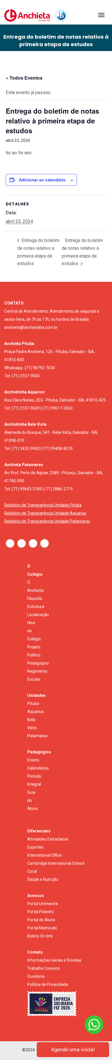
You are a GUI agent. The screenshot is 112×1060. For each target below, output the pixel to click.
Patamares (37, 735)
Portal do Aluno (41, 920)
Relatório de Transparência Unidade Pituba (43, 505)
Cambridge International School (55, 863)
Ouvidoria (36, 976)
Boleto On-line (40, 936)
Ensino (33, 760)
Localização (38, 614)
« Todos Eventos (24, 77)
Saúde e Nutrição (42, 879)
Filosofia (34, 598)
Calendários (38, 768)
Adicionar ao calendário (42, 180)
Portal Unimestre (42, 903)
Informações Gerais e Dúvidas (54, 960)
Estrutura (35, 606)
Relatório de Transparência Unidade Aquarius (45, 513)
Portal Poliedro (40, 911)
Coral (32, 871)
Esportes (35, 847)
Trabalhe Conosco (43, 968)
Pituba (33, 703)
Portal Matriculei (42, 928)
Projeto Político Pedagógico (38, 655)
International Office (44, 855)
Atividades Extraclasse (47, 839)
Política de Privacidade (47, 984)
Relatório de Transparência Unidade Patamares (47, 521)
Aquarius (35, 711)
